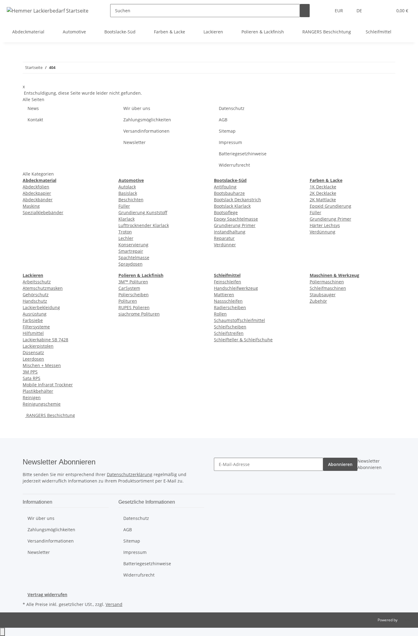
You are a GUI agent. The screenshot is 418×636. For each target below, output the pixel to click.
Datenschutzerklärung (129, 474)
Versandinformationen (146, 131)
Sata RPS (31, 378)
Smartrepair (130, 251)
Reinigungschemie (42, 404)
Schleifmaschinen (328, 288)
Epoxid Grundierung (330, 206)
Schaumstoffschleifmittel (239, 320)
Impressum (230, 142)
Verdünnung (322, 232)
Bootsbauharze (229, 193)
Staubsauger (323, 294)
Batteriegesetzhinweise (243, 154)
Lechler (125, 238)
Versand (114, 604)
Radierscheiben (230, 307)
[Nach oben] (2, 632)
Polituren (127, 301)
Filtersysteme (36, 327)
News (33, 108)
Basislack (127, 193)
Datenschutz (231, 108)
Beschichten (131, 200)
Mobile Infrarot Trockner (48, 385)
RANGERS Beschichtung (50, 415)
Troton (125, 232)
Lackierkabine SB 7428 (45, 340)
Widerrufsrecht (234, 165)
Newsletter (134, 142)
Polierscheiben (133, 294)
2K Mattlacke (323, 200)
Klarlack (126, 219)
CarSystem (129, 288)
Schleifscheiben (230, 327)
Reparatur (224, 238)
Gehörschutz (36, 294)
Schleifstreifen (229, 333)
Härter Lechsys (325, 225)
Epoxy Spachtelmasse (236, 219)
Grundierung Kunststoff (142, 212)
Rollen (220, 314)
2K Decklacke (323, 193)
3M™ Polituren (133, 282)
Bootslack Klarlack (232, 206)
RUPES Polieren (134, 307)
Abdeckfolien (36, 187)
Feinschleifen (227, 282)
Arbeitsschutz (37, 282)
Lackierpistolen (38, 346)
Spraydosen (130, 264)
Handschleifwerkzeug (236, 288)
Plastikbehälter (38, 391)
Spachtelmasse (133, 257)
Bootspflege (226, 212)
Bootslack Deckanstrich (237, 200)
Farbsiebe (33, 320)
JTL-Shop (405, 620)
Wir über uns (136, 108)
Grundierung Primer (235, 225)
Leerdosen (33, 359)
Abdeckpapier (37, 193)
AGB (223, 120)
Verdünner (225, 245)
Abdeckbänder (38, 200)
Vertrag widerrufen (47, 594)
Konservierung (133, 245)
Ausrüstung (35, 314)
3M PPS (30, 372)
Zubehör (318, 301)
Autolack (127, 187)
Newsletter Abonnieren (369, 464)
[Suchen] (305, 10)
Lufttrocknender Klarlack (143, 225)
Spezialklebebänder (43, 212)
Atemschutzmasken (43, 288)
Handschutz (35, 301)
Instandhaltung (229, 232)
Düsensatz (33, 352)
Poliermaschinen (327, 282)
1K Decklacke (323, 187)
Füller (124, 206)
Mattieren (224, 294)
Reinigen (32, 397)
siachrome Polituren (139, 314)
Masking (31, 206)
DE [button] (359, 10)
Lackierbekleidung (41, 307)
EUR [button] (339, 10)
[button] (375, 10)
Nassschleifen (228, 301)
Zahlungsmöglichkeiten (147, 120)
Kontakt (35, 120)
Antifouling (225, 187)
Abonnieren (340, 464)
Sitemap (227, 131)
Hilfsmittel (33, 333)
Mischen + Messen (42, 365)
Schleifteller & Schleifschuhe (243, 340)
